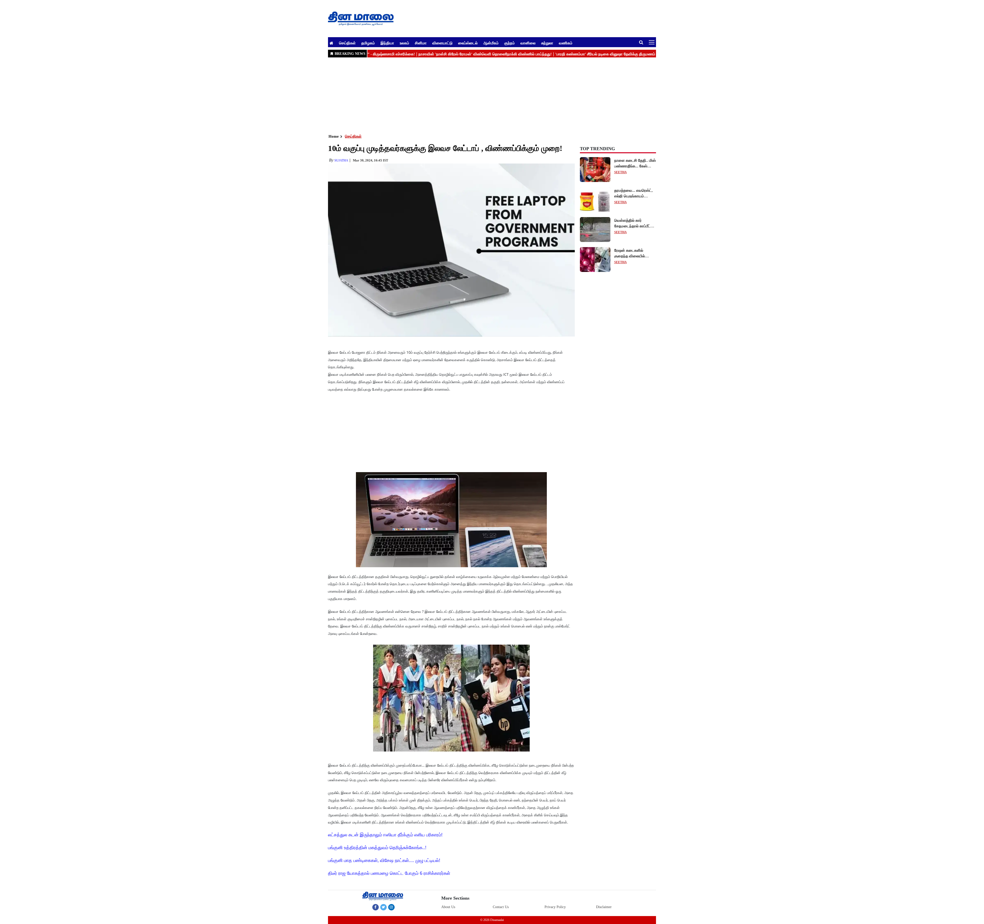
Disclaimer (604, 907)
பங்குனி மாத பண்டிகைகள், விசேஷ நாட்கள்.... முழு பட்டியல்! (384, 860)
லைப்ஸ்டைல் (468, 42)
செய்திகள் (347, 42)
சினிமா (421, 42)
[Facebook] (375, 907)
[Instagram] (391, 907)
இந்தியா (387, 42)
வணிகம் (565, 42)
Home (334, 136)
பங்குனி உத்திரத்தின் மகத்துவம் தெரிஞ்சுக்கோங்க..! (377, 847)
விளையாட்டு (442, 42)
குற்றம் (509, 42)
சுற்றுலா (547, 42)
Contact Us (501, 907)
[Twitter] (383, 907)
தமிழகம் (368, 42)
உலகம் (404, 42)
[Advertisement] (482, 95)
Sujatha (341, 160)
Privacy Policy (555, 907)
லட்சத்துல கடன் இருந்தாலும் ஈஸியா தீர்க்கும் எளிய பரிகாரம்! (385, 834)
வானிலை (528, 42)
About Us (448, 907)
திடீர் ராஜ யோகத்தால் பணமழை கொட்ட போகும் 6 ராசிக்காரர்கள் (389, 873)
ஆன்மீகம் (491, 42)
